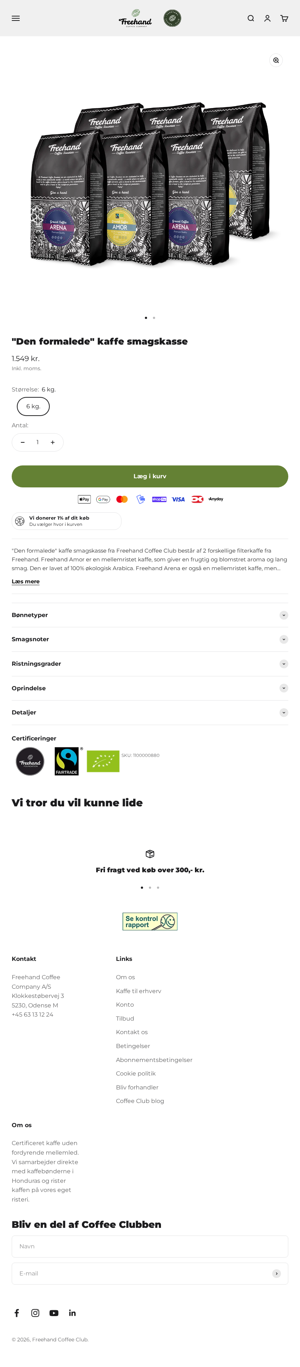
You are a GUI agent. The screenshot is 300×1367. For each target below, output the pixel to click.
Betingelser (133, 1046)
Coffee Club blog (140, 1100)
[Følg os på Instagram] (35, 1313)
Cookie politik (136, 1073)
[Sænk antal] (22, 442)
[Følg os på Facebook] (17, 1313)
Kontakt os (132, 1032)
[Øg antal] (52, 442)
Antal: (20, 425)
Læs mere (26, 581)
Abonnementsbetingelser (154, 1059)
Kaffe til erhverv (138, 991)
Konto (125, 1004)
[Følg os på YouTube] (54, 1313)
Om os (125, 977)
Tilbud (125, 1018)
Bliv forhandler (137, 1087)
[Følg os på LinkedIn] (73, 1313)
